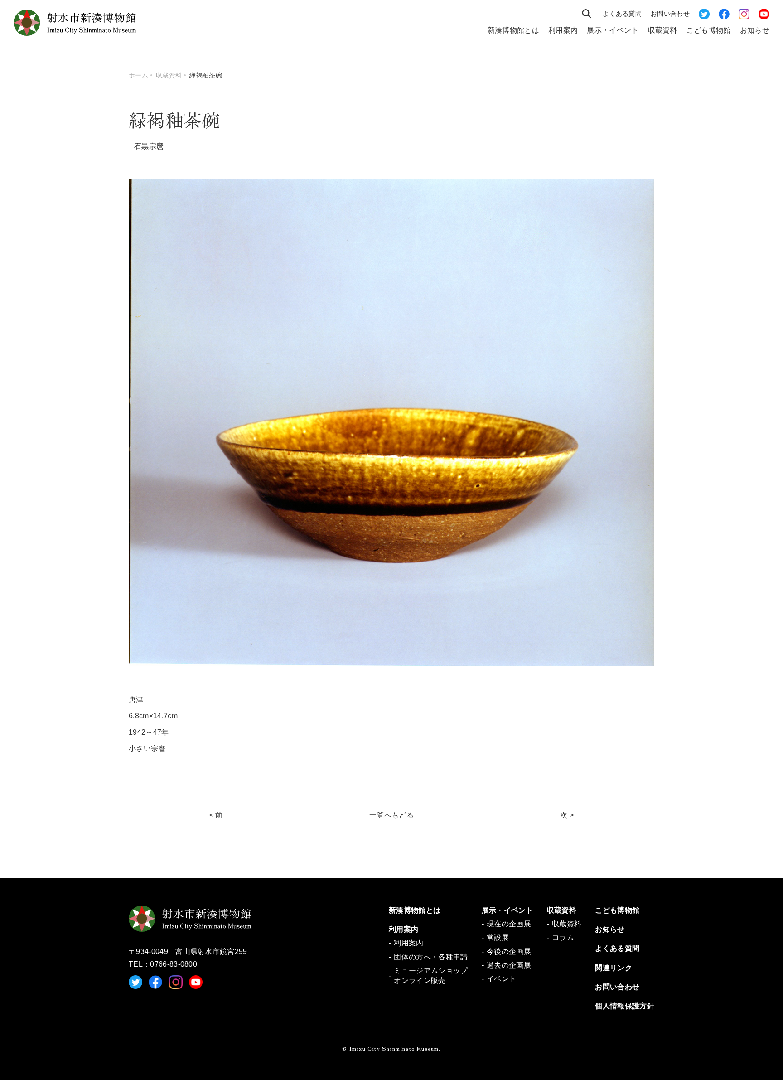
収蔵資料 (662, 30)
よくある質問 (622, 13)
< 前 (216, 815)
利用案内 (563, 30)
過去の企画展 (509, 965)
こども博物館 (708, 30)
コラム (563, 937)
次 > (567, 815)
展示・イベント (612, 30)
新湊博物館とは (513, 30)
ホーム (138, 75)
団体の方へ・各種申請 (431, 957)
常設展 (498, 937)
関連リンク (613, 968)
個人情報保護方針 (624, 1006)
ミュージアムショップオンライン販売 (431, 975)
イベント (501, 979)
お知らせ (754, 30)
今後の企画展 (509, 951)
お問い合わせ (670, 13)
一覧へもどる (391, 815)
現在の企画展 (509, 924)
